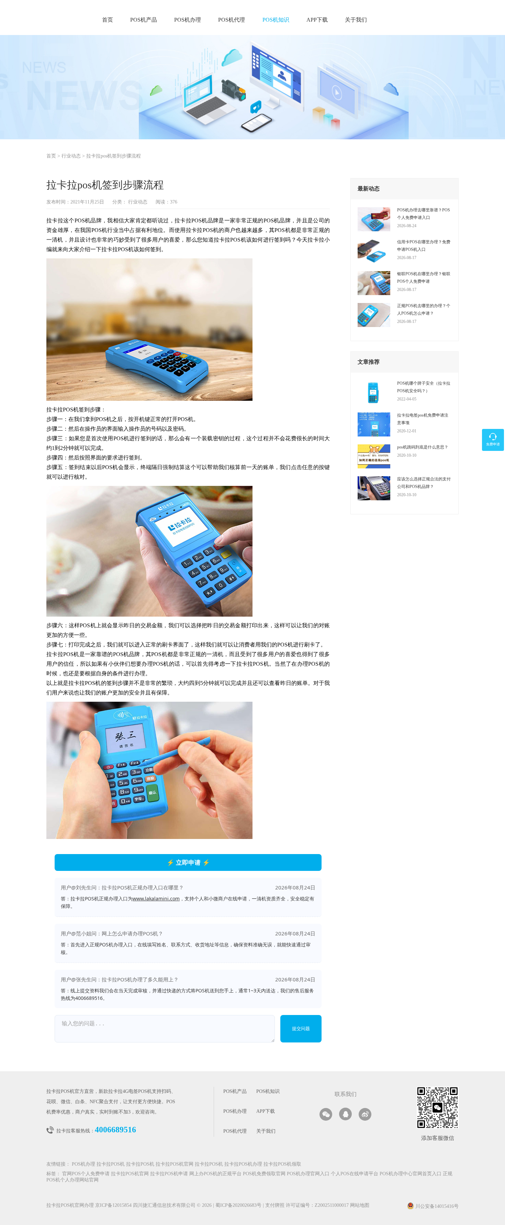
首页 (107, 20)
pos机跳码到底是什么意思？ (422, 447)
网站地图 (359, 1205)
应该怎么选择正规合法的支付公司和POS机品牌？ (424, 483)
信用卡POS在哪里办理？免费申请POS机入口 (423, 246)
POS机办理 (187, 20)
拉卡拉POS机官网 (174, 1164)
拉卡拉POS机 (111, 1164)
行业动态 (71, 156)
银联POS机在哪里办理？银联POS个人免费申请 (423, 277)
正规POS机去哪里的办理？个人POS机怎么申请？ (423, 309)
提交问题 (301, 1028)
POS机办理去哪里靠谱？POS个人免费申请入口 (423, 214)
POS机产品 (143, 20)
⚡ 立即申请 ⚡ (188, 862)
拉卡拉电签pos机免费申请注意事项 (422, 419)
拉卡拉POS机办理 (243, 1164)
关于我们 (356, 20)
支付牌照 (273, 1205)
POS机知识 (275, 20)
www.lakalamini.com (156, 898)
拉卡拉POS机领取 (282, 1164)
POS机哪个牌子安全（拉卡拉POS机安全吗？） (423, 387)
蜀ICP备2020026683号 (239, 1205)
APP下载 (317, 20)
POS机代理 (231, 20)
